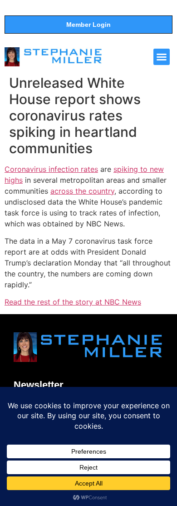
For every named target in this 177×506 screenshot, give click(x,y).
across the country (82, 190)
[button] (161, 57)
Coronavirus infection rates (51, 169)
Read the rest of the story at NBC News (73, 301)
